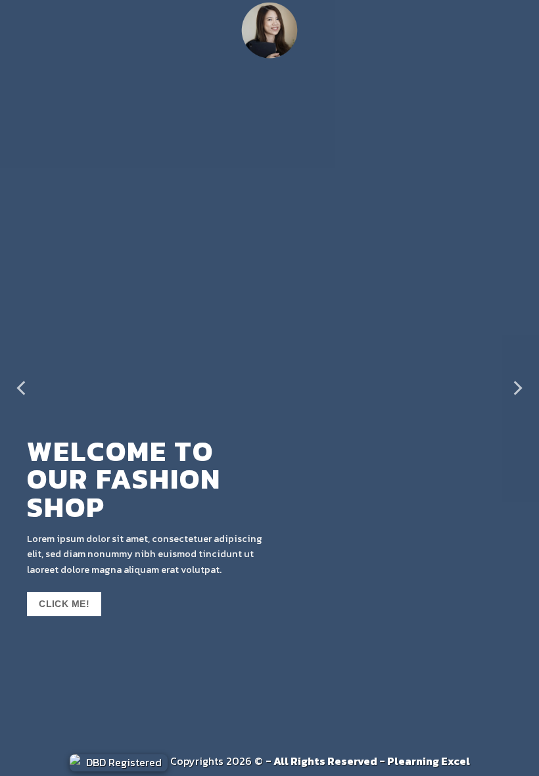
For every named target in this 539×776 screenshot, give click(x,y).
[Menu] (19, 29)
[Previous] (22, 388)
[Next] (516, 388)
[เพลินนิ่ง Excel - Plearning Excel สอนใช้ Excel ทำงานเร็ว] (270, 29)
